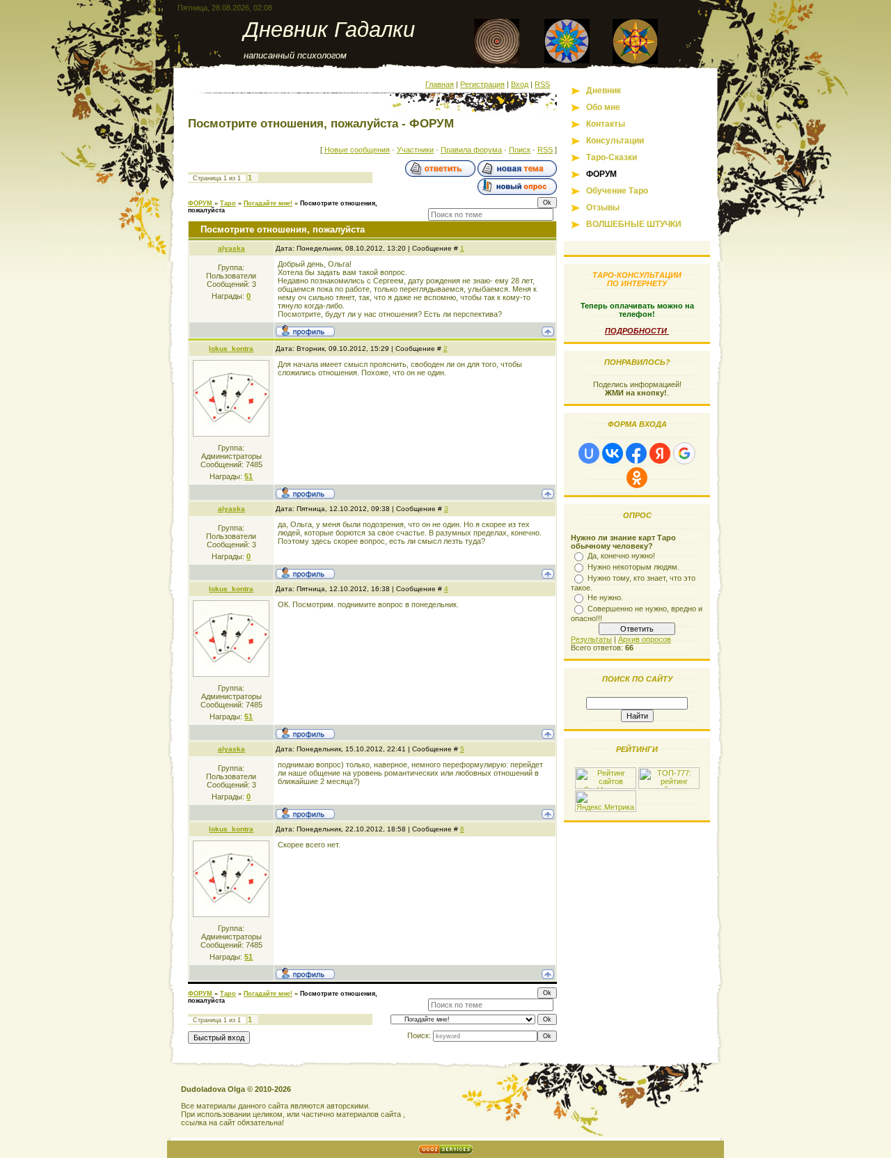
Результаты (591, 639)
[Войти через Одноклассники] (636, 477)
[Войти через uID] (588, 453)
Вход (519, 84)
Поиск (519, 150)
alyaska (231, 248)
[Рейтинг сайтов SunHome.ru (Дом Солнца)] (605, 786)
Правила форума (471, 150)
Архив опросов (644, 639)
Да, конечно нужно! (621, 555)
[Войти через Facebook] (636, 453)
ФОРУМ (200, 203)
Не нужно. (605, 597)
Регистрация (482, 84)
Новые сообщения (357, 150)
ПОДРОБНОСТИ (637, 331)
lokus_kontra (231, 348)
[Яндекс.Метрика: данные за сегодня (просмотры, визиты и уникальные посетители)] (605, 801)
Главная (439, 84)
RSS (542, 84)
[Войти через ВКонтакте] (612, 453)
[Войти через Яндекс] (659, 453)
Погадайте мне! (268, 203)
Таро (228, 203)
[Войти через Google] (684, 453)
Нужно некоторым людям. (633, 567)
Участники (415, 150)
